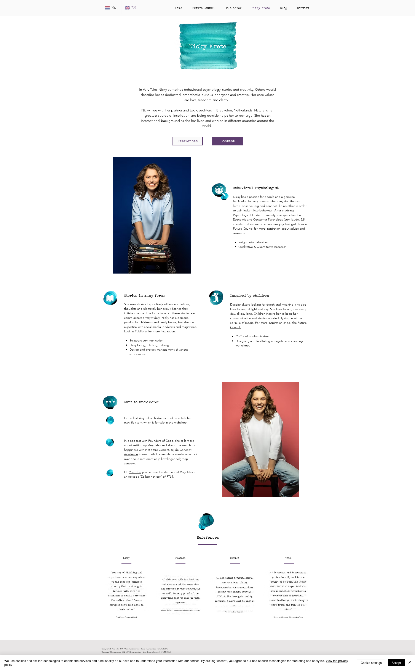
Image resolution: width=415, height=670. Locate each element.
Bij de (175, 450)
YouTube (135, 472)
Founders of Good (160, 441)
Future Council (243, 228)
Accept (396, 662)
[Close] (409, 663)
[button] (127, 595)
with (142, 450)
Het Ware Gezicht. (157, 450)
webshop (180, 422)
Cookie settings (371, 662)
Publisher (141, 331)
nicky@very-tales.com (151, 652)
